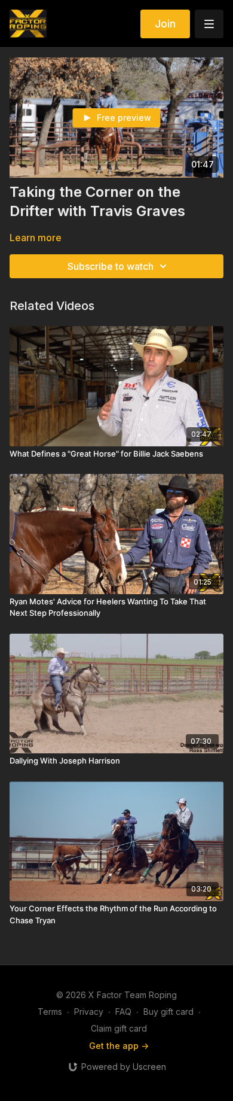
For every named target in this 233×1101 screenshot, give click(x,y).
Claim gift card (119, 1028)
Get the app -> (119, 1046)
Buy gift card (168, 1011)
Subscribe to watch (111, 266)
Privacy (88, 1011)
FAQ (123, 1011)
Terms (50, 1011)
